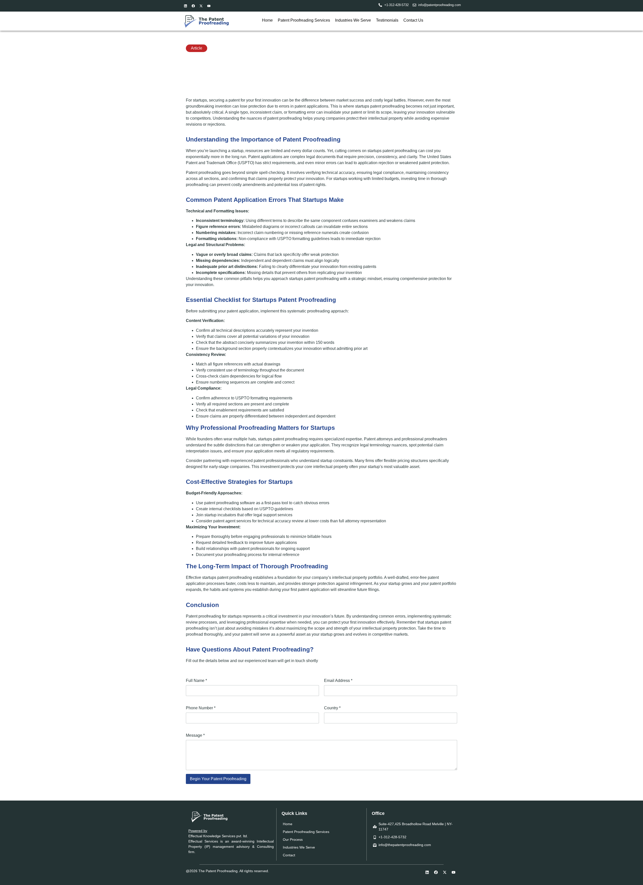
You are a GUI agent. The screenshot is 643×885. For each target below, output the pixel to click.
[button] (196, 48)
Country (332, 708)
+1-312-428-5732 (396, 5)
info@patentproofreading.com (439, 5)
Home (267, 20)
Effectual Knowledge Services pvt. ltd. (218, 836)
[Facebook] (193, 6)
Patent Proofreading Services (304, 20)
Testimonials (387, 20)
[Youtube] (208, 6)
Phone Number (201, 708)
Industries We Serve (353, 20)
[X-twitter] (201, 6)
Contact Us (413, 20)
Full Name (196, 681)
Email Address (338, 681)
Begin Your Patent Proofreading (218, 779)
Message (195, 735)
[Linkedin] (185, 6)
